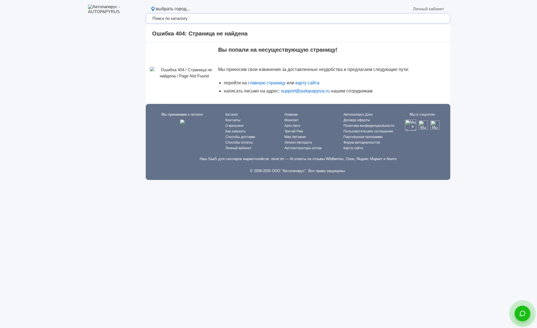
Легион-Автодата (298, 142)
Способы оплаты (239, 142)
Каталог (231, 115)
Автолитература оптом (302, 148)
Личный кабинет (428, 8)
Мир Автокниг (295, 137)
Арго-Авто (292, 126)
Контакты (233, 120)
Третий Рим (293, 131)
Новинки (291, 115)
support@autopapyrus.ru (305, 91)
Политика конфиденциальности (368, 126)
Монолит (291, 120)
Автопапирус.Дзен (358, 115)
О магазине (234, 126)
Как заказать (235, 131)
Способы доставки (240, 137)
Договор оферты (356, 120)
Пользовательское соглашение (368, 131)
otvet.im (277, 159)
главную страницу (267, 82)
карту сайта (307, 82)
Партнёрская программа (363, 137)
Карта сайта (353, 148)
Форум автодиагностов (361, 142)
